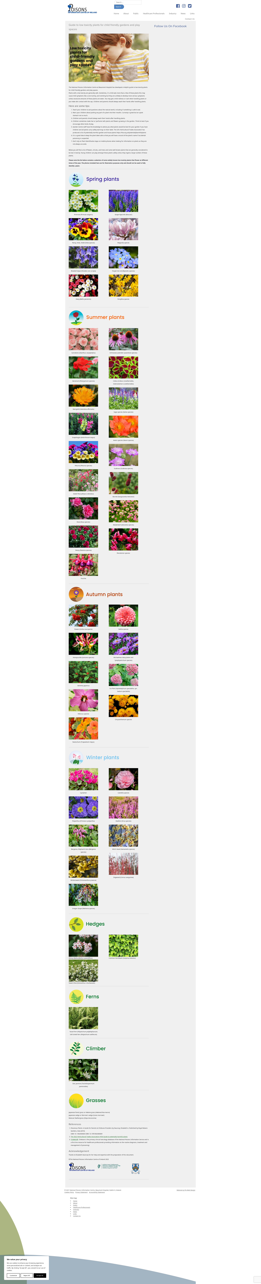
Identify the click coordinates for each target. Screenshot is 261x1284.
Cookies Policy (69, 1192)
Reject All (27, 1275)
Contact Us (190, 19)
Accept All (39, 1275)
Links (192, 13)
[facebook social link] (178, 7)
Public (136, 13)
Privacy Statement (81, 1192)
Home (116, 13)
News (183, 13)
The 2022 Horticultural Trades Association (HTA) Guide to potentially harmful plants (99, 1137)
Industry (172, 13)
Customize (13, 1275)
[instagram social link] (184, 7)
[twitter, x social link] (189, 7)
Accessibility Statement (97, 1192)
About (126, 13)
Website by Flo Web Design (186, 1190)
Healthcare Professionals (154, 13)
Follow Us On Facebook (170, 26)
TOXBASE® (74, 1139)
